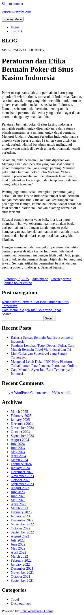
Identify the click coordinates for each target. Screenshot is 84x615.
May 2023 (18, 500)
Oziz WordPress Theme (36, 611)
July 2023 (18, 492)
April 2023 (18, 504)
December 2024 (22, 424)
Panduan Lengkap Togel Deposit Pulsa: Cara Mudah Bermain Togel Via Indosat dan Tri (42, 347)
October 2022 (20, 528)
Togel (15, 599)
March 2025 (19, 411)
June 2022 (18, 544)
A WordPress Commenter (29, 393)
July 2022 (18, 540)
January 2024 (20, 468)
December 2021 (22, 568)
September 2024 (22, 436)
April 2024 (18, 456)
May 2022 (18, 548)
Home (15, 27)
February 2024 (21, 464)
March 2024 (19, 460)
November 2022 (22, 524)
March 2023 (19, 508)
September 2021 (22, 580)
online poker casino (18, 283)
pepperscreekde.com (16, 11)
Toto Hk (17, 31)
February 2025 (21, 416)
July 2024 (18, 444)
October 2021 (20, 576)
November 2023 (22, 476)
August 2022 (20, 536)
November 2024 (22, 428)
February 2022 (21, 560)
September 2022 (22, 532)
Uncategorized (61, 279)
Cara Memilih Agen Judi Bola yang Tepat (31, 310)
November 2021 (22, 572)
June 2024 (18, 448)
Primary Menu (13, 19)
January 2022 (20, 564)
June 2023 (18, 496)
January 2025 (20, 420)
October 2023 (20, 480)
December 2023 (22, 472)
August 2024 (20, 440)
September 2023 (22, 484)
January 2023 (20, 516)
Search (6, 314)
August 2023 (20, 488)
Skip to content (12, 4)
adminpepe (40, 279)
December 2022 (22, 520)
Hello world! (61, 393)
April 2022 (18, 552)
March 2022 (19, 556)
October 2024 (20, 432)
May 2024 (18, 452)
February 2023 (21, 512)
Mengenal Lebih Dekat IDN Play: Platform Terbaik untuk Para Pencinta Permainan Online (44, 363)
